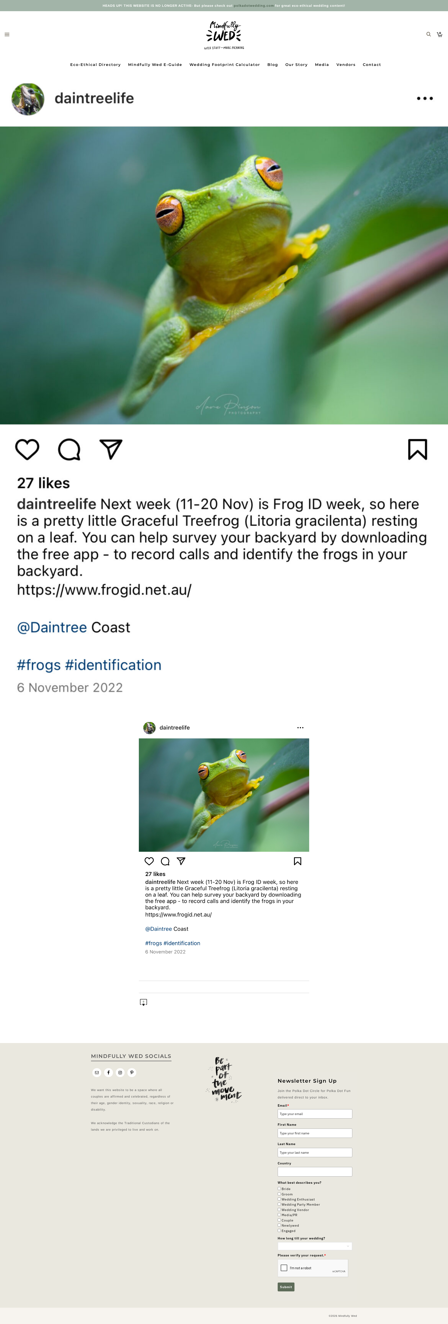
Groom (287, 1194)
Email (283, 1105)
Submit (286, 1287)
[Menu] (7, 35)
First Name (287, 1124)
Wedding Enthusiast (298, 1199)
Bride (286, 1189)
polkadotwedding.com (254, 5)
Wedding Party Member (301, 1204)
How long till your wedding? (301, 1238)
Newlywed (290, 1225)
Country (284, 1163)
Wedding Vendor (295, 1210)
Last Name (287, 1144)
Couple (288, 1220)
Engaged (289, 1231)
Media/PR (290, 1215)
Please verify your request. (302, 1255)
